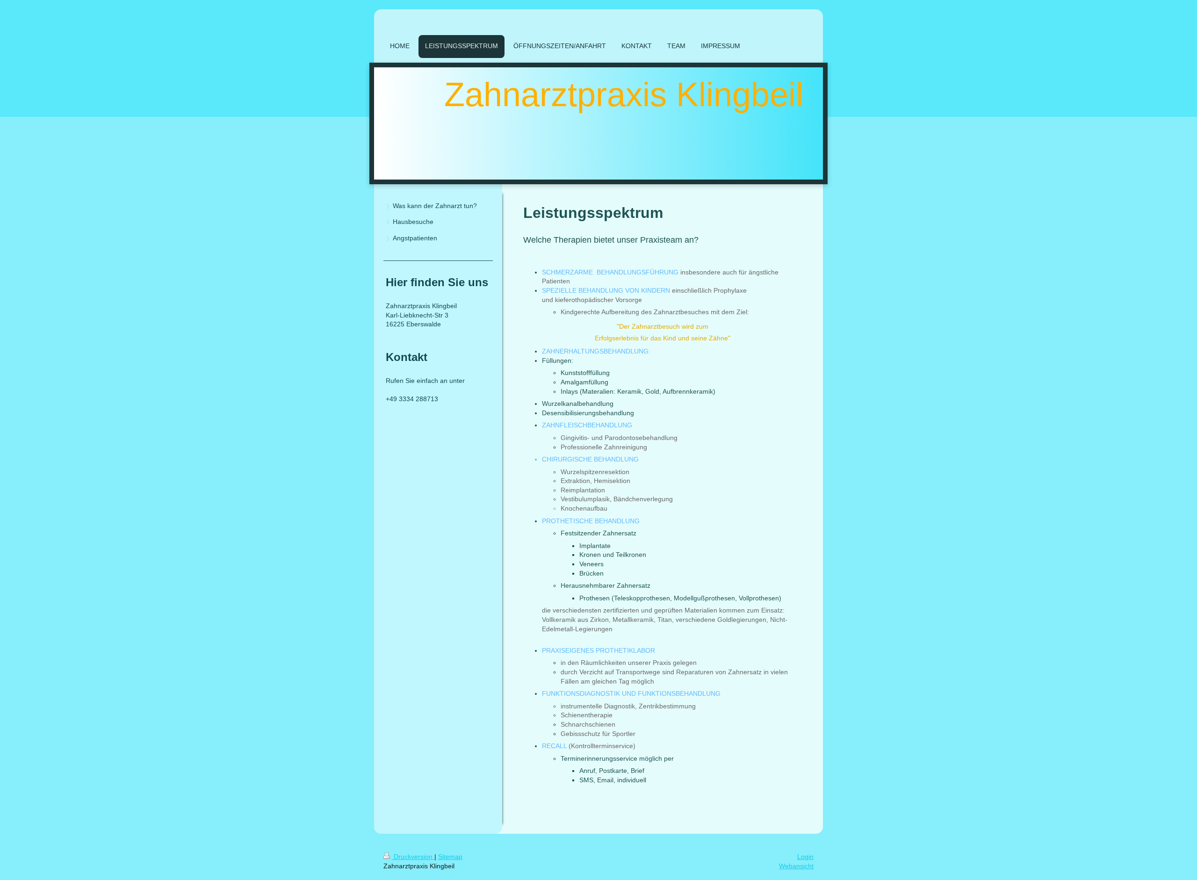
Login (805, 856)
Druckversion (413, 856)
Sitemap (450, 856)
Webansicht (796, 866)
